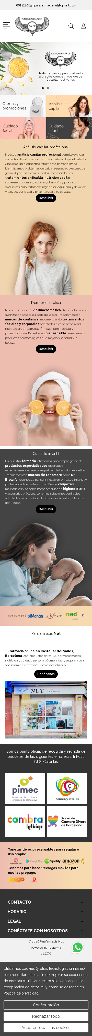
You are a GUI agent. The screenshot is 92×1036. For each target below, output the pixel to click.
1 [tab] (42, 88)
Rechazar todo (46, 1016)
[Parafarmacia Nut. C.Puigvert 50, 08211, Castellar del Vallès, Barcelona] (36, 26)
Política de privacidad (21, 993)
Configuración (46, 1005)
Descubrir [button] (46, 198)
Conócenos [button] (46, 674)
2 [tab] (48, 88)
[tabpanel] (46, 68)
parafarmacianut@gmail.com (55, 5)
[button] (7, 25)
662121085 (24, 5)
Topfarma (54, 947)
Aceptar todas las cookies (46, 1027)
